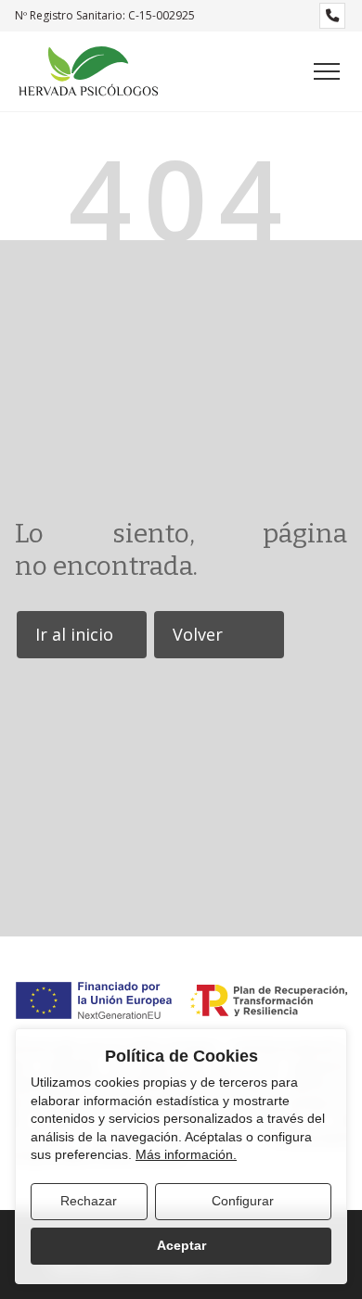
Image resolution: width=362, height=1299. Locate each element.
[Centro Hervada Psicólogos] (88, 71)
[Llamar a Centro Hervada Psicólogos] (332, 16)
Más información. (186, 1154)
